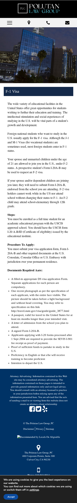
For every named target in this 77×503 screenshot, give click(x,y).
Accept (10, 496)
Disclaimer (28, 429)
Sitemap (50, 429)
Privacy (40, 429)
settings (34, 490)
